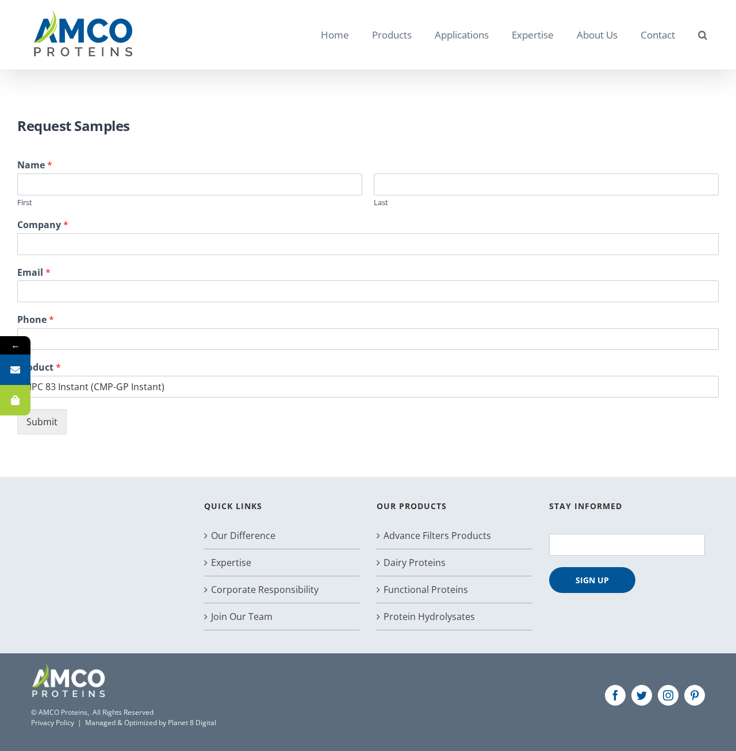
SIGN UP (592, 580)
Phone (35, 320)
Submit (41, 421)
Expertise (231, 562)
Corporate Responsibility (265, 589)
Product (39, 367)
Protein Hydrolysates (429, 616)
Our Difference (243, 535)
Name (34, 165)
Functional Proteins (426, 589)
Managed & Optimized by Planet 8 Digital (150, 722)
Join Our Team (242, 616)
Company (42, 225)
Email (34, 273)
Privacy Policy (52, 722)
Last (381, 202)
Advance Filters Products (437, 535)
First (24, 202)
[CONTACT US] (15, 370)
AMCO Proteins (63, 712)
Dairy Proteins (415, 562)
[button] (703, 34)
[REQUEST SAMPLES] (15, 400)
